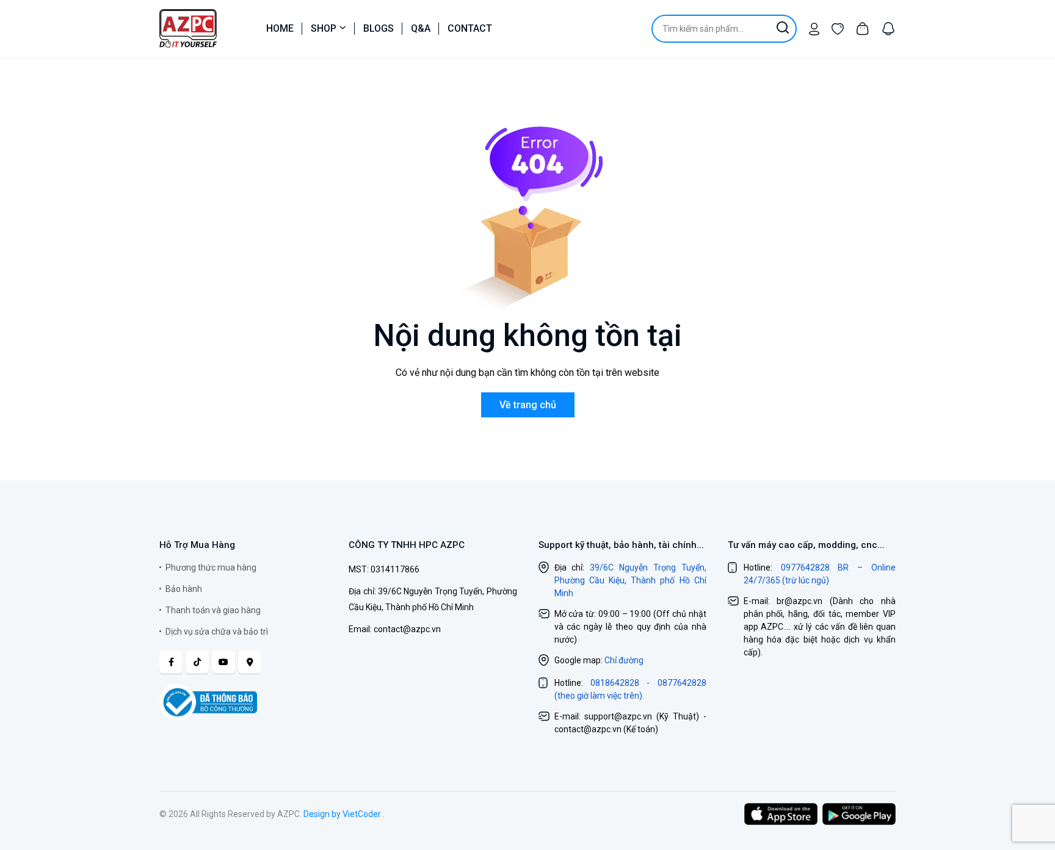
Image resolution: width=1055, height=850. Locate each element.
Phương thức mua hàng (210, 567)
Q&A (420, 28)
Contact (470, 28)
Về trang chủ (527, 405)
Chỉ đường (624, 660)
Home (280, 28)
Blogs (378, 28)
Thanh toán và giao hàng (213, 610)
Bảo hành (183, 589)
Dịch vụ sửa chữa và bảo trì (216, 631)
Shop (323, 28)
